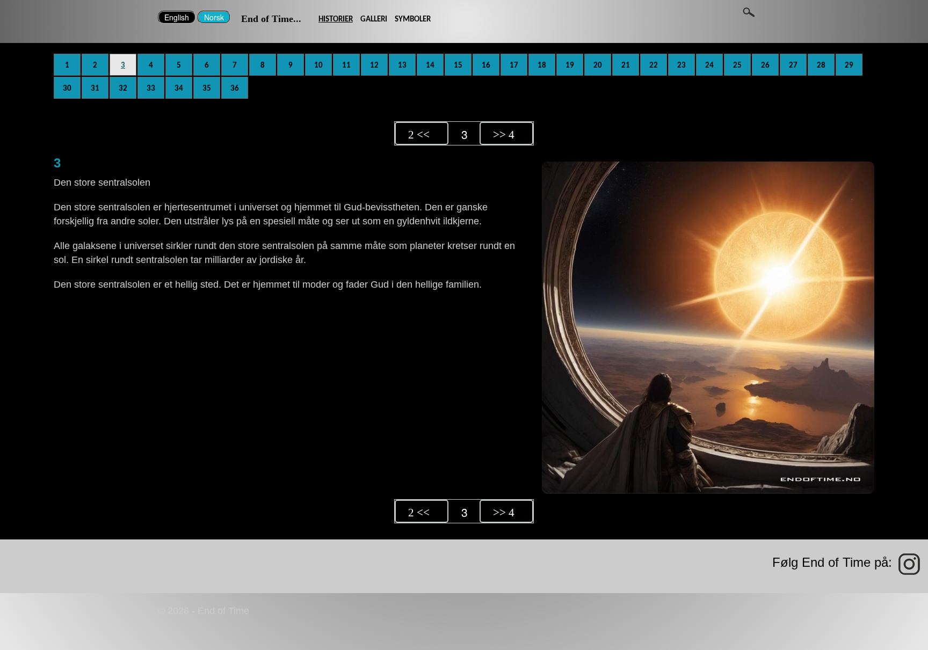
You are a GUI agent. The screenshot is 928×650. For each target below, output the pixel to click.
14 (430, 65)
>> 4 (503, 134)
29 (849, 65)
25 (737, 65)
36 (234, 88)
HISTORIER (335, 19)
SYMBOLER (413, 19)
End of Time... (271, 18)
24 (709, 65)
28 (821, 65)
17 (514, 65)
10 (318, 65)
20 (597, 65)
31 (95, 88)
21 (625, 65)
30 (67, 88)
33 (151, 88)
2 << (419, 134)
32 (123, 88)
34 (179, 88)
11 (346, 65)
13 (402, 65)
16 (486, 65)
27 (793, 65)
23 (681, 65)
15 (458, 65)
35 (206, 88)
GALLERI (373, 19)
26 (765, 65)
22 (653, 65)
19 (570, 65)
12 (374, 65)
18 (542, 65)
